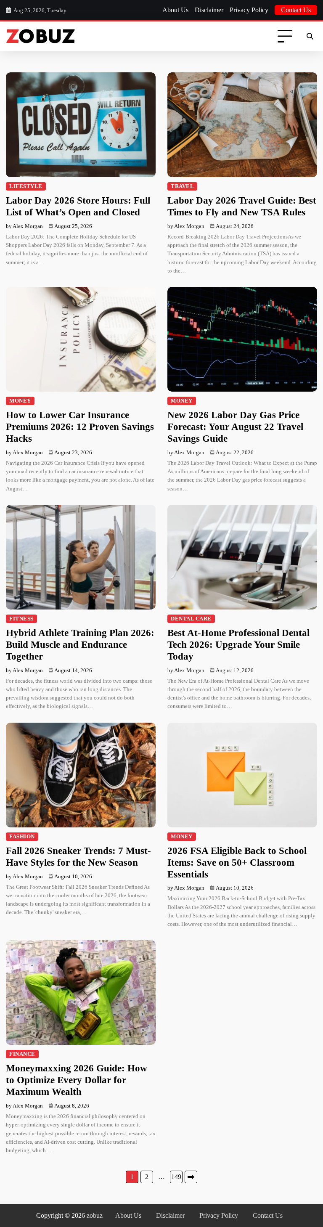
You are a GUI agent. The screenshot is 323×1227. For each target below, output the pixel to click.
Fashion (22, 837)
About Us (175, 9)
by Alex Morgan (24, 226)
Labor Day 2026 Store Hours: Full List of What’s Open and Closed (78, 206)
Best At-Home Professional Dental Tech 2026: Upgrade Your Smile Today (238, 644)
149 (176, 1176)
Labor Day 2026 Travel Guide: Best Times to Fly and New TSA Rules (241, 206)
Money (20, 401)
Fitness (21, 619)
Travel (182, 186)
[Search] (309, 36)
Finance (22, 1054)
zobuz (95, 1215)
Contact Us (296, 9)
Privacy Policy (249, 9)
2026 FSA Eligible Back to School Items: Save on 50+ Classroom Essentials (237, 862)
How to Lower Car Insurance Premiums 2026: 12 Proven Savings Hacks (80, 426)
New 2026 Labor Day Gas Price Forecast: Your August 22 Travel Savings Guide (235, 426)
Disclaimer (209, 9)
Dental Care (191, 619)
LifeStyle (25, 186)
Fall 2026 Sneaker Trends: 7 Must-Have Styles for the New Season (78, 856)
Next (191, 1177)
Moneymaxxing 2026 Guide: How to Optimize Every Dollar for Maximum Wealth (76, 1080)
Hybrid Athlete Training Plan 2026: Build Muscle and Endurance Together (80, 644)
